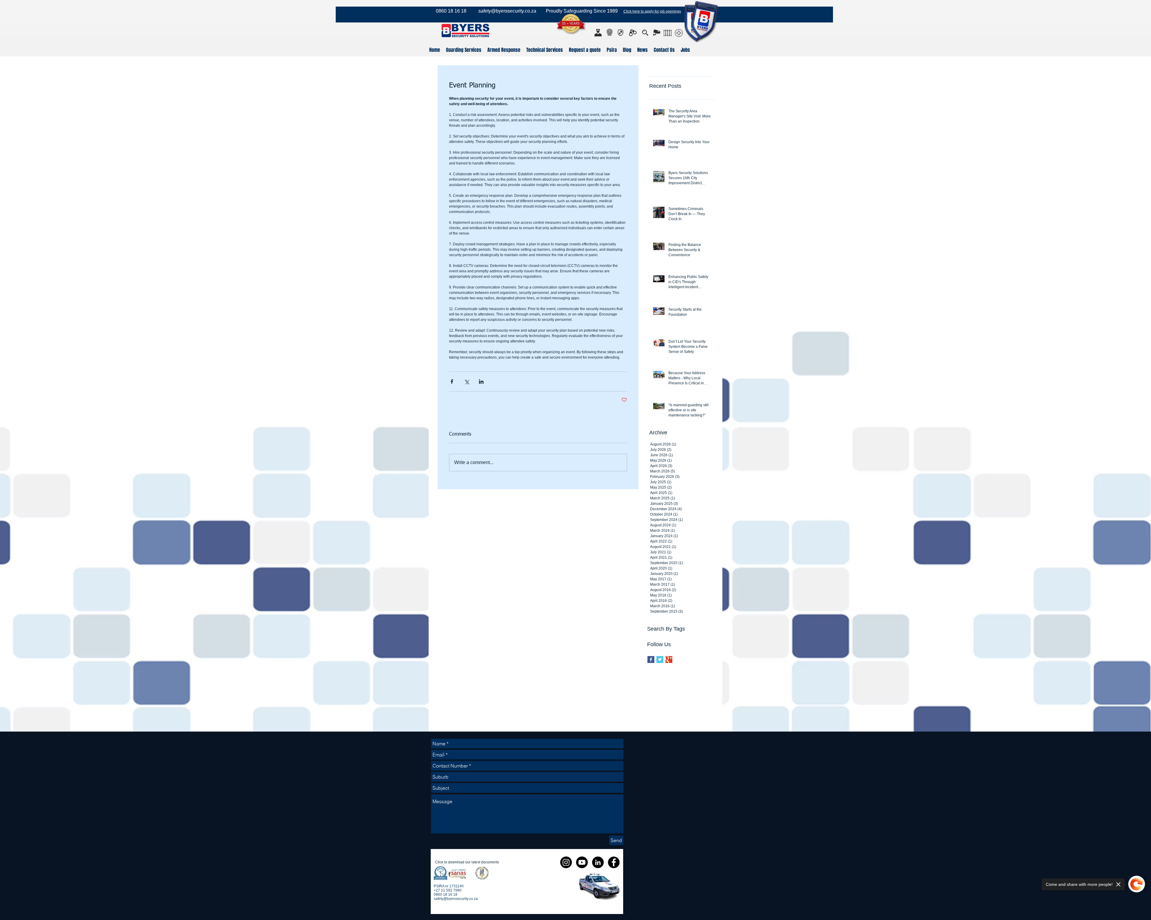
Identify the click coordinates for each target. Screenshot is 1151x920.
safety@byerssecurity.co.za (507, 10)
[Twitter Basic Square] (659, 659)
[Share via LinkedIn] (481, 381)
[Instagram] (566, 862)
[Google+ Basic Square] (668, 659)
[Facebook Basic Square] (650, 659)
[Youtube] (582, 862)
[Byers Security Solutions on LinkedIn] (598, 862)
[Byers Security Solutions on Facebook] (614, 862)
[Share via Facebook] (452, 381)
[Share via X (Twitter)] (466, 381)
